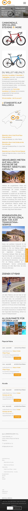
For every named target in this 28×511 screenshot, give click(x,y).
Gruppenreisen (5, 474)
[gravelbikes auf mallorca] (13, 177)
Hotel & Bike (4, 467)
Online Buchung (5, 458)
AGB (3, 489)
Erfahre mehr (17, 508)
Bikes (3, 460)
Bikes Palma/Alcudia (8, 462)
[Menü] (24, 3)
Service (3, 475)
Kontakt (3, 479)
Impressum (4, 493)
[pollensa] (13, 233)
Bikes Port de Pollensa (9, 464)
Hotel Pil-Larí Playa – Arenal (10, 469)
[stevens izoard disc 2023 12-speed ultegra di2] (14, 60)
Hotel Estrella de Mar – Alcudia (11, 471)
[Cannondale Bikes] (14, 38)
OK (10, 508)
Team (3, 477)
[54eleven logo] (11, 3)
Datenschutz (5, 491)
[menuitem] (24, 3)
